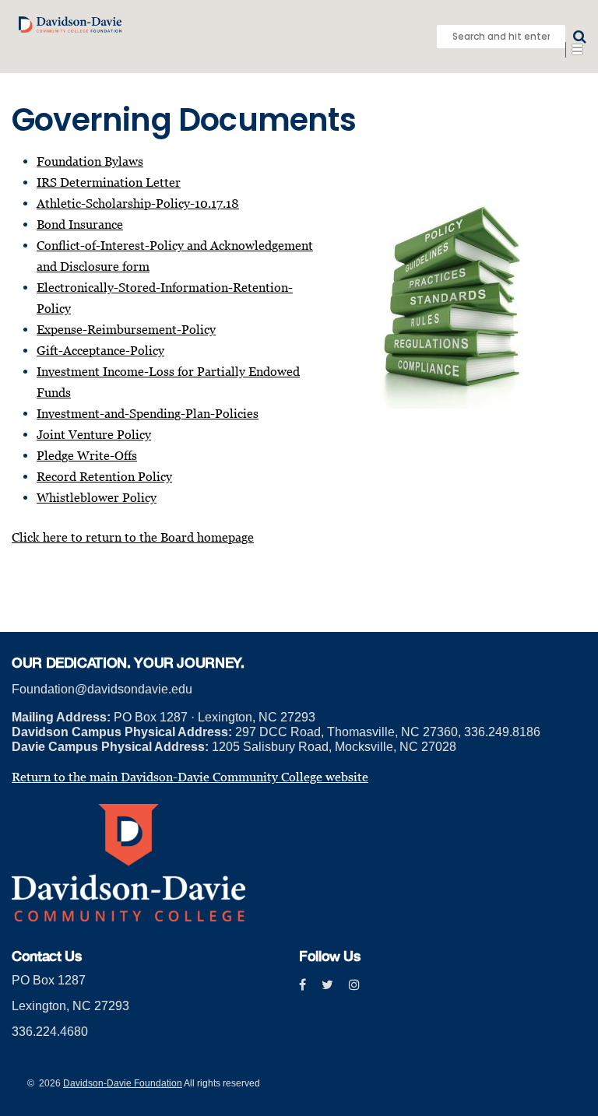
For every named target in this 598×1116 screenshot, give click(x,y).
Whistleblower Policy (97, 497)
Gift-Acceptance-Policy (100, 350)
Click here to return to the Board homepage (133, 537)
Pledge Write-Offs (87, 455)
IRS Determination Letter (109, 182)
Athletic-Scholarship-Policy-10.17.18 (138, 203)
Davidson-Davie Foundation (122, 1083)
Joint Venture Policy (94, 434)
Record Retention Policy (104, 476)
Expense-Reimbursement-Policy (126, 329)
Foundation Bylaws (90, 161)
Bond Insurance (80, 224)
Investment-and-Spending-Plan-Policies (148, 413)
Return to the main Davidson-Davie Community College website (190, 777)
